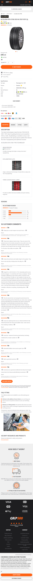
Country (8, 544)
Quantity (3, 62)
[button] (21, 235)
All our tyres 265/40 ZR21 (7, 105)
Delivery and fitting (25, 5)
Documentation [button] (5, 440)
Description (5, 124)
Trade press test (8, 533)
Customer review (25, 537)
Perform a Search (17, 9)
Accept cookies (16, 574)
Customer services (24, 533)
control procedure (4, 387)
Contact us (24, 535)
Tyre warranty (8, 548)
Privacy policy (24, 540)
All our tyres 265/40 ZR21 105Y (9, 107)
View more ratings (7, 381)
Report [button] (2, 232)
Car (2, 5)
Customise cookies (16, 578)
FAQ (8, 542)
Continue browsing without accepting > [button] (23, 554)
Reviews (13, 124)
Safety (26, 124)
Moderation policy (24, 542)
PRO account (8, 540)
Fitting (19, 124)
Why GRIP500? (8, 535)
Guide (8, 546)
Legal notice (25, 549)
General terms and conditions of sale (25, 544)
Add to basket (17, 67)
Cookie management (25, 547)
